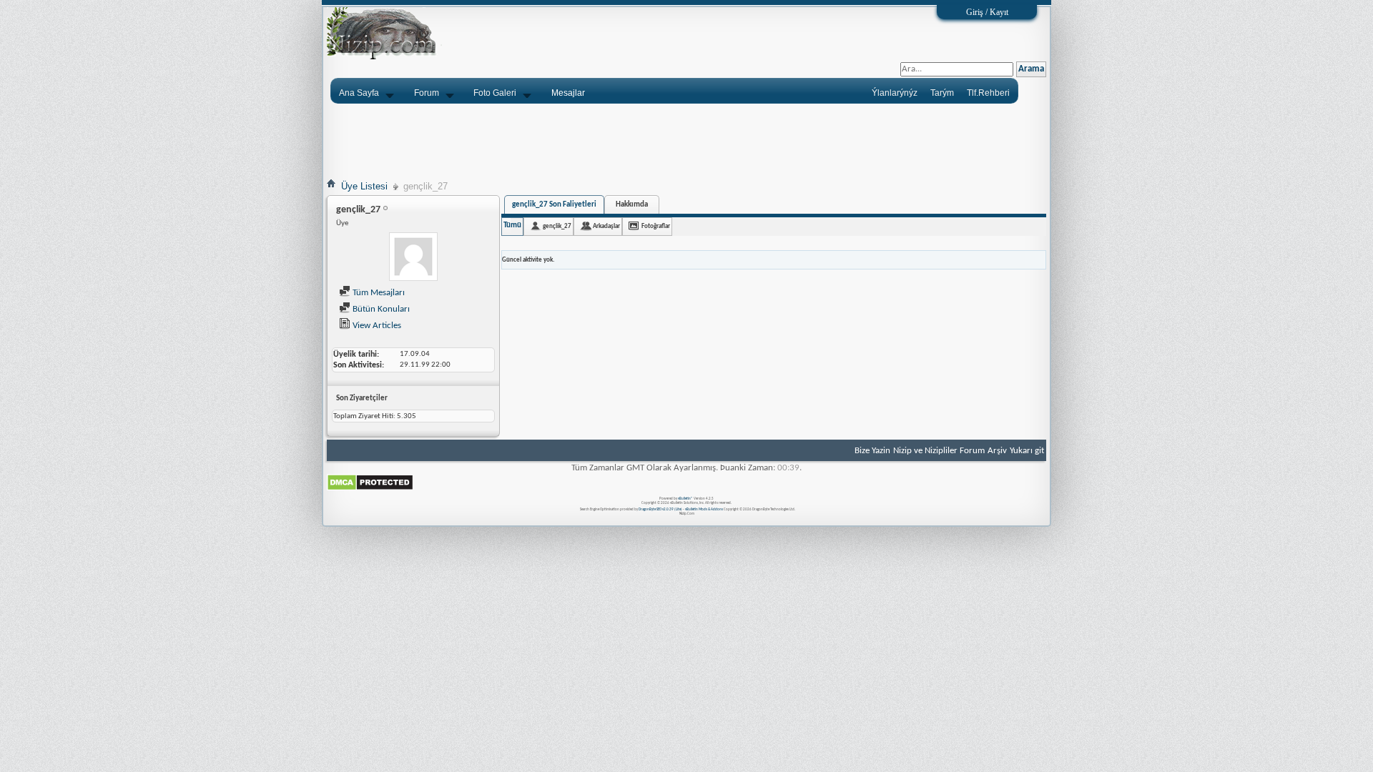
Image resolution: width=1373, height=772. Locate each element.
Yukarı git (1027, 450)
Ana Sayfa (359, 93)
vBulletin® (685, 498)
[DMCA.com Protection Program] (370, 488)
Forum (426, 93)
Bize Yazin (872, 450)
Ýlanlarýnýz (894, 93)
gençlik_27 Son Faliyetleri (554, 205)
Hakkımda (632, 205)
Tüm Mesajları (377, 292)
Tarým (942, 93)
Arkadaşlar (606, 226)
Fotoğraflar (655, 226)
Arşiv (997, 450)
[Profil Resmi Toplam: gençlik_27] (413, 258)
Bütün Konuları (380, 309)
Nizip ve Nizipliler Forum (939, 450)
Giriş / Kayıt (987, 12)
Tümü (512, 225)
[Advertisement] (686, 141)
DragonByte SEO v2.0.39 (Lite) (660, 509)
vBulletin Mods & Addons (704, 509)
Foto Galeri (494, 93)
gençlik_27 (557, 226)
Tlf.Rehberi (988, 93)
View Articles (375, 325)
